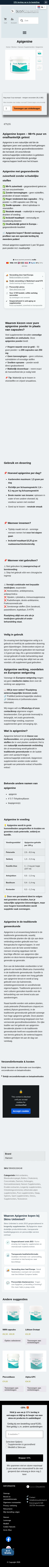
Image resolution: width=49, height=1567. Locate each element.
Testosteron (22, 1199)
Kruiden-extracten (11, 1187)
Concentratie (9, 1181)
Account (14, 23)
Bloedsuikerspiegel (12, 1178)
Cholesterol (32, 1178)
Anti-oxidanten (21, 1175)
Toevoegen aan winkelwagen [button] (34, 1341)
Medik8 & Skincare (17, 1447)
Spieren (7, 1196)
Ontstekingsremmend (13, 1190)
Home (8, 47)
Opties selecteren (13, 1340)
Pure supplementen (25, 1193)
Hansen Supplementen (26, 47)
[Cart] (5, 19)
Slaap (37, 1193)
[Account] (12, 19)
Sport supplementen (20, 1196)
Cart (5, 23)
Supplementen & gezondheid (21, 1444)
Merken (14, 47)
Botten (24, 1178)
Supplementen (10, 1199)
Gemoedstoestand (12, 1184)
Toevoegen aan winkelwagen (27, 108)
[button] (24, 32)
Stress (32, 1196)
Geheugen (28, 1181)
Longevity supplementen (30, 1187)
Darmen (19, 1181)
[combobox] (28, 20)
